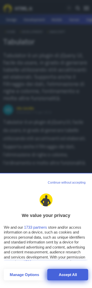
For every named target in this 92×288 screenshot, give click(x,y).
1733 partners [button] (35, 227)
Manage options (24, 274)
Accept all (68, 274)
